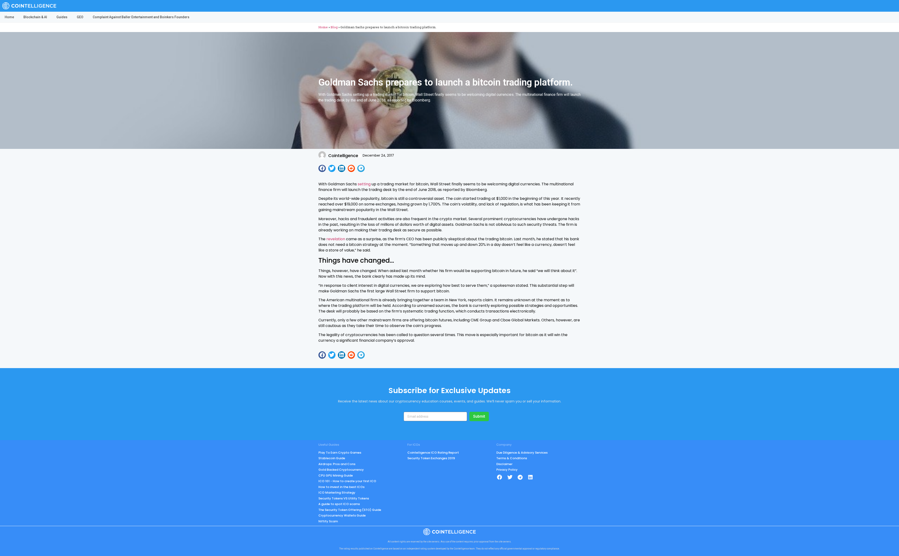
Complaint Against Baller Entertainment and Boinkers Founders (141, 17)
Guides (61, 17)
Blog (334, 27)
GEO (80, 17)
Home (9, 17)
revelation (335, 239)
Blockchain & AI (35, 17)
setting (364, 184)
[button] (322, 168)
